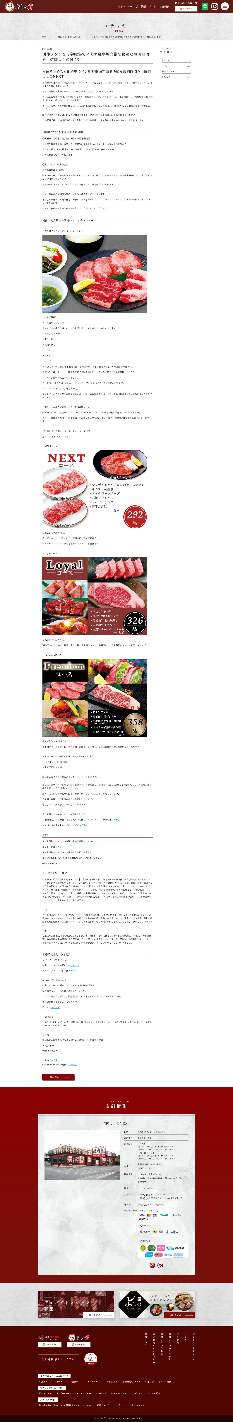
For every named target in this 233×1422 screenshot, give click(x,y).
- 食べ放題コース (63, 1393)
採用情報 (177, 1338)
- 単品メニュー (45, 1381)
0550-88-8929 (145, 1137)
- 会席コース (61, 1381)
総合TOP (146, 1340)
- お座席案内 (112, 1381)
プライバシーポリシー (193, 1347)
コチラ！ (73, 970)
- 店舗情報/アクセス (131, 1381)
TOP (44, 37)
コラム (185, 1337)
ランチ (152, 6)
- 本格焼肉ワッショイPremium (76, 1405)
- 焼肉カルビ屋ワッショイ (108, 1405)
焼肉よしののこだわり (169, 1347)
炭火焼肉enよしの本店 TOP (54, 1376)
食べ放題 (141, 6)
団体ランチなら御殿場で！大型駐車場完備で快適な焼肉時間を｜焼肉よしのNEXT (127, 37)
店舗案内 (164, 6)
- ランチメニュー (94, 1381)
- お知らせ (149, 1381)
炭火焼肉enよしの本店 (153, 1348)
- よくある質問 (164, 1381)
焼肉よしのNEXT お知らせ (69, 37)
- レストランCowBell (134, 1405)
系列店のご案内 (47, 1399)
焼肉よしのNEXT (161, 1345)
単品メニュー (125, 6)
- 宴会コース (77, 1381)
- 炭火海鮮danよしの (48, 1405)
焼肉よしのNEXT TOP (51, 1387)
